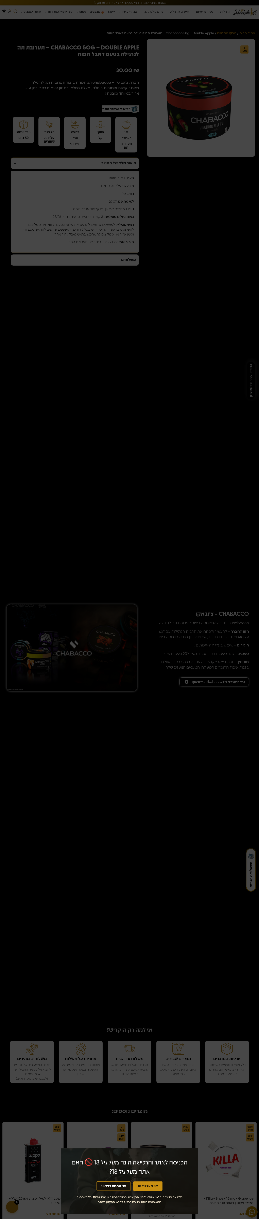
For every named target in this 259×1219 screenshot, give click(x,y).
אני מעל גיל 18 (148, 1186)
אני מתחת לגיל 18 (113, 1186)
